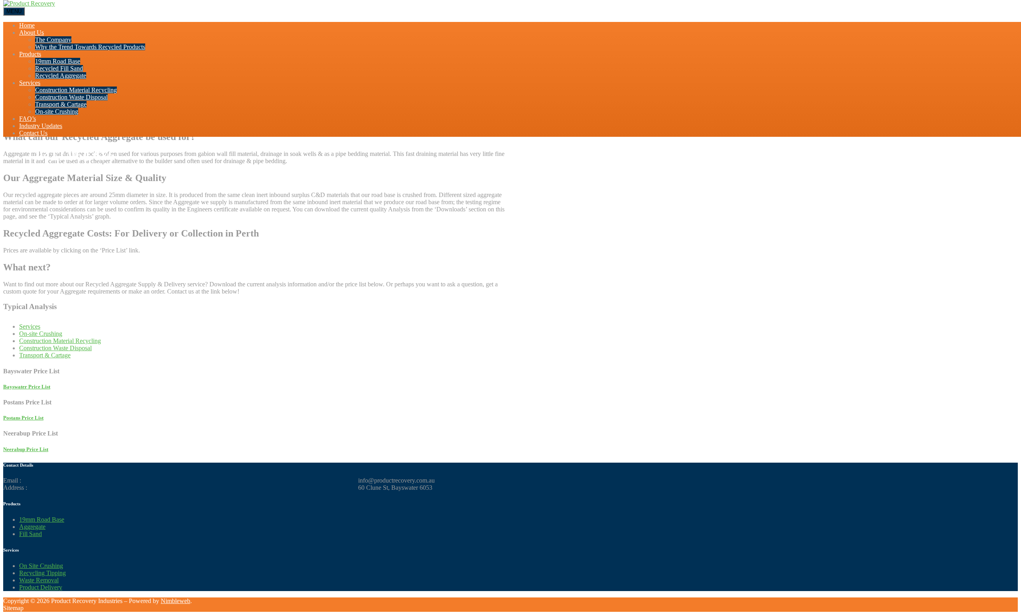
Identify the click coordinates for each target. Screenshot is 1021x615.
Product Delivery (40, 587)
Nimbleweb (175, 600)
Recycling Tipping (42, 573)
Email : (12, 480)
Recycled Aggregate (60, 75)
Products (30, 54)
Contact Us (33, 133)
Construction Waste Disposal (71, 97)
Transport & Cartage (61, 104)
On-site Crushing (56, 111)
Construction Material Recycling (76, 90)
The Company (53, 39)
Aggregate (32, 526)
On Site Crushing (41, 565)
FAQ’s (27, 118)
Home (27, 25)
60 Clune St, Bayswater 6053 (395, 487)
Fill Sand (30, 533)
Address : (15, 487)
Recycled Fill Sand (59, 68)
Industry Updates (40, 125)
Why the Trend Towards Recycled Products (90, 46)
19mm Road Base (57, 61)
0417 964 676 (75, 156)
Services (29, 82)
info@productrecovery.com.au (396, 480)
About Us (31, 32)
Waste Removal (39, 580)
